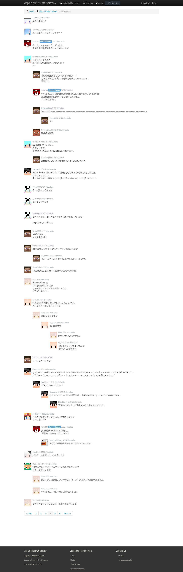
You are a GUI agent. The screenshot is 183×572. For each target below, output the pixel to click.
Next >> (67, 513)
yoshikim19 (37, 414)
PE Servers (113, 2)
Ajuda (100, 2)
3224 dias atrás (69, 440)
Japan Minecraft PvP (33, 564)
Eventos (89, 2)
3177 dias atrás (48, 245)
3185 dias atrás (43, 279)
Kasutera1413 (38, 169)
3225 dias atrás (48, 414)
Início (72, 555)
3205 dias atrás (46, 299)
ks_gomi (36, 299)
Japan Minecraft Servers (40, 3)
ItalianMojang (46, 108)
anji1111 (36, 357)
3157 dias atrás (56, 72)
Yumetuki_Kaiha (39, 56)
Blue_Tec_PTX (38, 464)
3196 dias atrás (71, 342)
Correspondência (124, 560)
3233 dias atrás (51, 488)
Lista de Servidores (71, 2)
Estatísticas (75, 564)
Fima (34, 279)
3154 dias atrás (44, 17)
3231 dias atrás (47, 452)
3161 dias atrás (47, 187)
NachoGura (37, 29)
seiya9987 (37, 187)
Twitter (120, 555)
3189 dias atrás (76, 402)
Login (154, 2)
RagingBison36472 (48, 130)
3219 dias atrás (50, 369)
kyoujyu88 (37, 452)
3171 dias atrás (48, 231)
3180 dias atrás (48, 267)
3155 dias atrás (48, 29)
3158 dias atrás (52, 56)
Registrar (145, 2)
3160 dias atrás (50, 169)
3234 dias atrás (51, 464)
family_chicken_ (56, 440)
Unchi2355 (45, 72)
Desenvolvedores (77, 568)
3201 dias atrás (69, 332)
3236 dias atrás (43, 500)
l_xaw (35, 17)
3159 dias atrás (52, 141)
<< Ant (29, 513)
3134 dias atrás (63, 130)
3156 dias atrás (58, 108)
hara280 (36, 41)
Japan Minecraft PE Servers (36, 560)
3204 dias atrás (51, 312)
